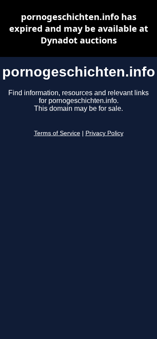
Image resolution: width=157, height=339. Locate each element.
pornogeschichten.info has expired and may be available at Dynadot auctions (78, 28)
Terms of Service (57, 133)
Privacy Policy (104, 133)
